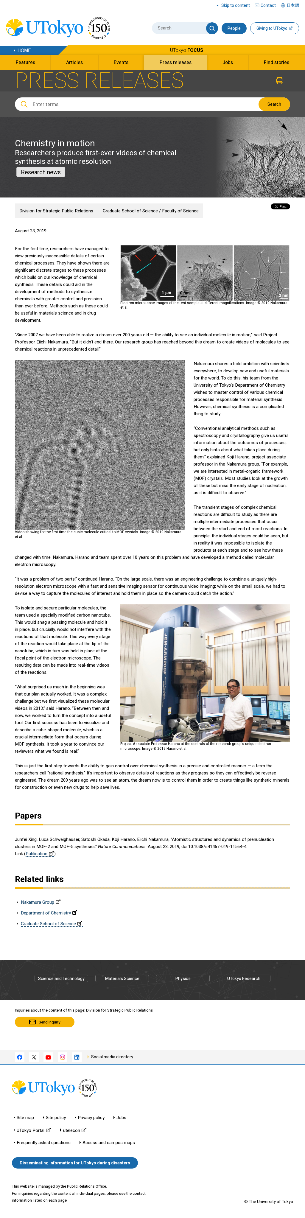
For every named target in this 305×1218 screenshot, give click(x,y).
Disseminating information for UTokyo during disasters (75, 1163)
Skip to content (235, 5)
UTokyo (186, 50)
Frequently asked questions (44, 1143)
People (234, 28)
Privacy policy (91, 1118)
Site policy (56, 1118)
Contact (268, 5)
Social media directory (112, 1056)
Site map (25, 1118)
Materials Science (122, 978)
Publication (36, 853)
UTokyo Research (243, 978)
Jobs (121, 1118)
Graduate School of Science (48, 923)
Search (274, 104)
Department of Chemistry (46, 913)
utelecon (71, 1130)
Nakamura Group (37, 902)
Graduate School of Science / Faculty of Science (151, 211)
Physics (183, 978)
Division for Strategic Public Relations (56, 211)
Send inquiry (49, 1022)
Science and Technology (61, 978)
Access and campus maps (109, 1143)
